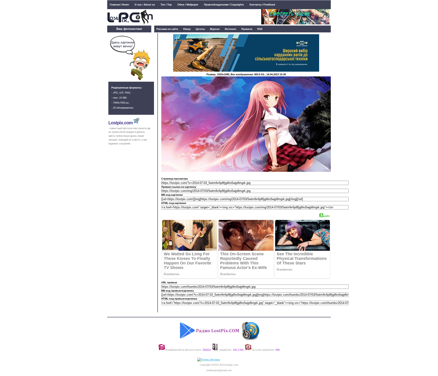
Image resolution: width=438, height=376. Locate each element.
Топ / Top (166, 4)
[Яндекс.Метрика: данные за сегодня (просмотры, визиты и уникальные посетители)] (208, 360)
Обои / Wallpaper (187, 4)
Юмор (187, 29)
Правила (246, 29)
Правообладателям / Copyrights (224, 4)
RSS (259, 29)
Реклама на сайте (167, 29)
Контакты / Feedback (262, 4)
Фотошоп (230, 29)
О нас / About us (145, 4)
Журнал (215, 29)
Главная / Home (119, 4)
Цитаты (200, 29)
